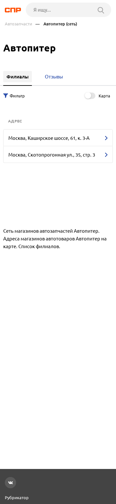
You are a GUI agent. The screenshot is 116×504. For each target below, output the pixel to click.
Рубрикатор (17, 497)
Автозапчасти (18, 24)
